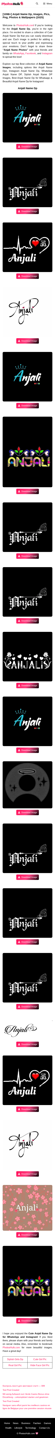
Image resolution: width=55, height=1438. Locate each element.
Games (47, 1423)
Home (7, 1423)
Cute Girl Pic (39, 1359)
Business (25, 1423)
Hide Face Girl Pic (39, 1365)
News (15, 1423)
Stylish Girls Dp (15, 1359)
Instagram (47, 53)
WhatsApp (18, 53)
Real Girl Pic (15, 1365)
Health (8, 1428)
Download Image (29, 146)
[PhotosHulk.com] (12, 3)
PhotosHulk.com (25, 25)
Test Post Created (11, 1390)
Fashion (37, 1423)
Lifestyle (18, 1428)
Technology (30, 1428)
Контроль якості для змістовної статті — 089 (24, 1386)
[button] (37, 3)
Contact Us (44, 1428)
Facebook (30, 53)
